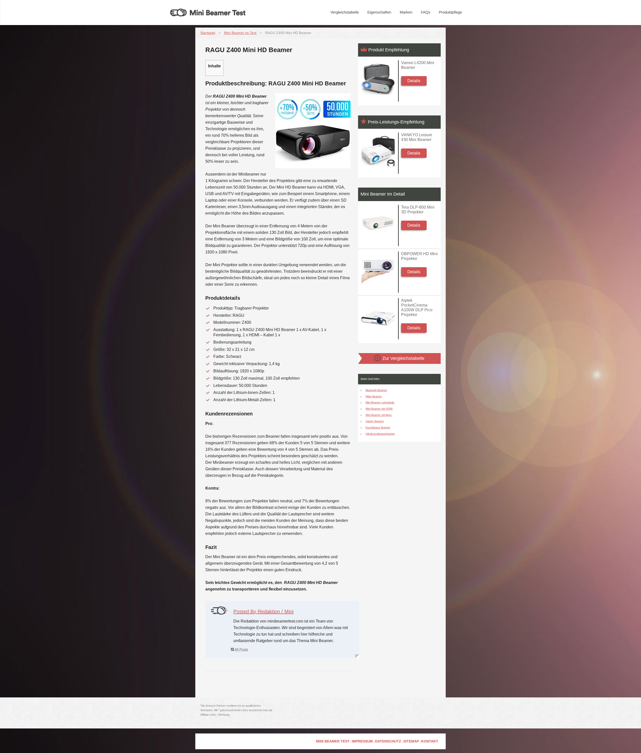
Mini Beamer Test (333, 741)
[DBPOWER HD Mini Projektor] (378, 270)
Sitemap (411, 741)
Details (413, 80)
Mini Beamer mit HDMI (379, 408)
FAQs (425, 12)
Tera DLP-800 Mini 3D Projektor (417, 209)
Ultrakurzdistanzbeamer (380, 433)
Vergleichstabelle (345, 12)
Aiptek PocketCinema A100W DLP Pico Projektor (416, 307)
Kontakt (429, 741)
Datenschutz (388, 741)
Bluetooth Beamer (376, 390)
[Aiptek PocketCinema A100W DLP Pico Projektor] (378, 317)
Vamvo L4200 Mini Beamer (417, 65)
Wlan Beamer (374, 396)
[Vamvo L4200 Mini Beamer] (378, 79)
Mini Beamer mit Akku (379, 414)
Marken (406, 12)
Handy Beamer (375, 421)
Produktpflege (450, 12)
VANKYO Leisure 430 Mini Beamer (416, 137)
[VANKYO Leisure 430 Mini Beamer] (378, 151)
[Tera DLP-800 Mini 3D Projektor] (378, 223)
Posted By (263, 611)
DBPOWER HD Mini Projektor (419, 256)
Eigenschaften (379, 12)
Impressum (362, 741)
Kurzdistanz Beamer (378, 427)
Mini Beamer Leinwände (380, 402)
